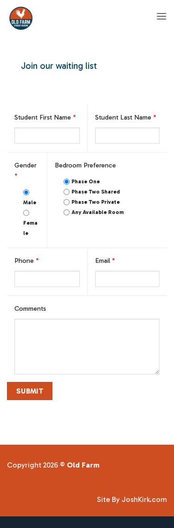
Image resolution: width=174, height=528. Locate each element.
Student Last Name (125, 117)
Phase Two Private (95, 202)
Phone (26, 260)
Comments (30, 308)
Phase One (85, 181)
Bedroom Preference (85, 165)
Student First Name (45, 117)
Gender (25, 170)
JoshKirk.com (144, 499)
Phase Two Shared (95, 191)
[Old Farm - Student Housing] (73, 16)
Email (105, 260)
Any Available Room (97, 212)
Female (30, 228)
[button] (161, 16)
